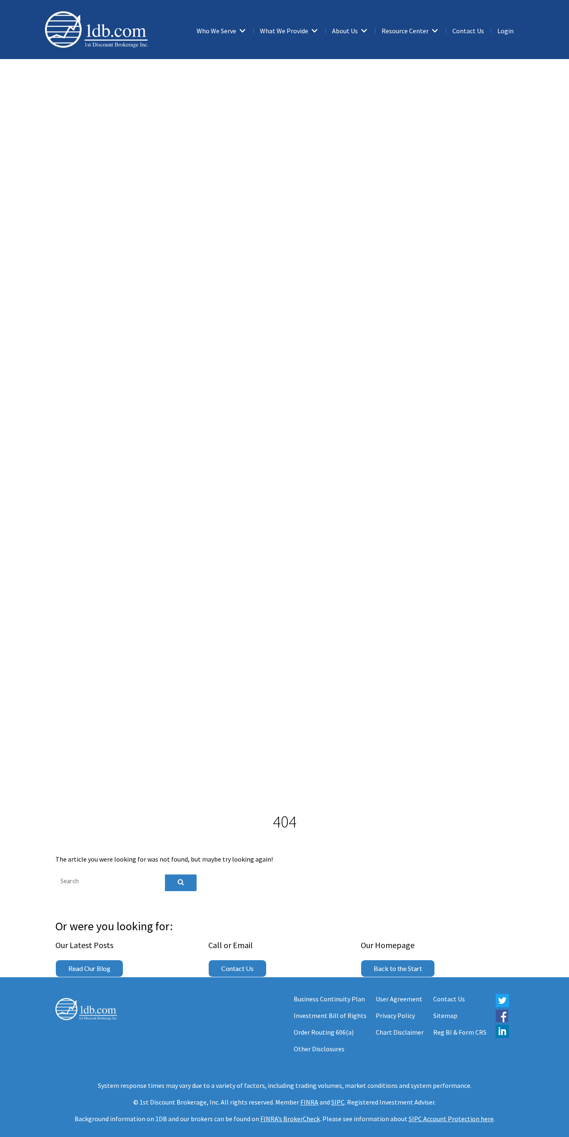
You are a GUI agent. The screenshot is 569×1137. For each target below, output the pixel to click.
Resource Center (405, 31)
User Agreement (399, 999)
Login (505, 31)
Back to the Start (398, 968)
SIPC (337, 1102)
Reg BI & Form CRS (460, 1032)
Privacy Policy (395, 1015)
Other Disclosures (319, 1049)
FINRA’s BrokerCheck (290, 1119)
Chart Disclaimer (400, 1032)
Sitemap (445, 1015)
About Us (345, 31)
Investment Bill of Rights (330, 1015)
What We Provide (284, 31)
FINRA (309, 1102)
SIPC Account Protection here (451, 1119)
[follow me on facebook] (502, 1020)
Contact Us (468, 31)
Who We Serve (216, 31)
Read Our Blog (89, 968)
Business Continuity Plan (329, 999)
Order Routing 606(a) (324, 1032)
